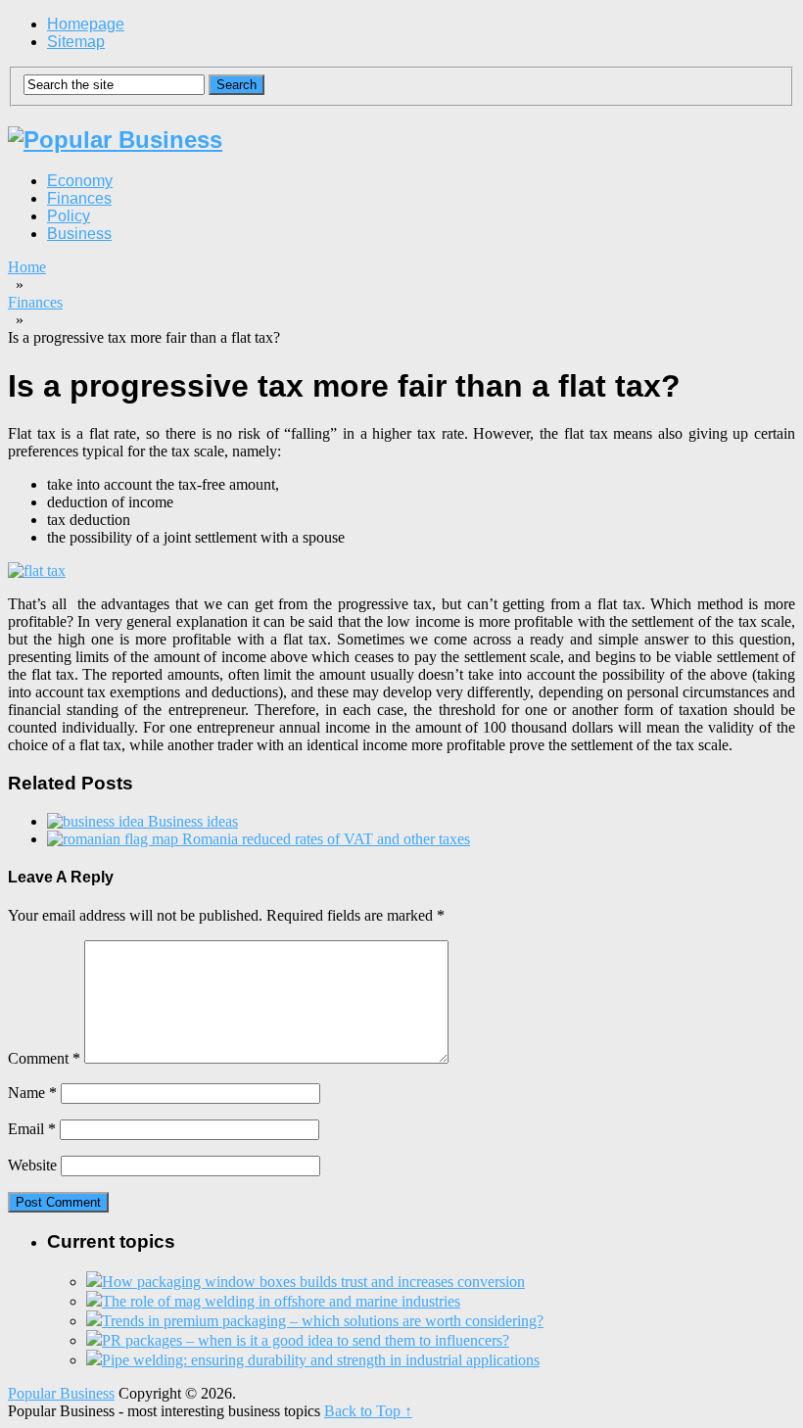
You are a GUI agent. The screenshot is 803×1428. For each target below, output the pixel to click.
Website (32, 1165)
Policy (68, 216)
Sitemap (76, 41)
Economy (80, 180)
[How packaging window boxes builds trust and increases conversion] (94, 1281)
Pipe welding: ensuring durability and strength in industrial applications (321, 1360)
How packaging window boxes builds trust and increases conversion (313, 1281)
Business (79, 233)
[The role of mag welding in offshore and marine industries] (94, 1301)
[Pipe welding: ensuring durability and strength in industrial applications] (94, 1360)
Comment (44, 1058)
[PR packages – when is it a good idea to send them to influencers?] (94, 1340)
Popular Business (61, 1393)
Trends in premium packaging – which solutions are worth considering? (322, 1320)
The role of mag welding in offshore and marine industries (281, 1301)
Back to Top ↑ (368, 1411)
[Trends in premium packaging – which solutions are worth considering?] (94, 1320)
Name (32, 1092)
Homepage (85, 24)
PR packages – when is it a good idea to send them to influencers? (305, 1340)
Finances (79, 198)
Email (32, 1128)
